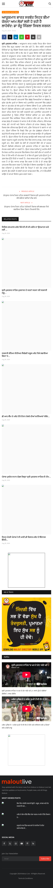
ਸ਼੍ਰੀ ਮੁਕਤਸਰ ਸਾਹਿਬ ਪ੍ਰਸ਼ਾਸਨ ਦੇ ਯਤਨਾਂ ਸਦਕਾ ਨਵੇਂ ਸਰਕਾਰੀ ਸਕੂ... (24, 291)
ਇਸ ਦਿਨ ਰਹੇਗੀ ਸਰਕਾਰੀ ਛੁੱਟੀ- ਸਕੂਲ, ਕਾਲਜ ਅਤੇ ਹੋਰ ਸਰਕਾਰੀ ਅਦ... (33, 804)
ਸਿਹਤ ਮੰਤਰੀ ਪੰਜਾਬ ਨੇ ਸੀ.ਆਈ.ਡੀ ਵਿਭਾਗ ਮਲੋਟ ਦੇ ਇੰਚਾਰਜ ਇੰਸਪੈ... (24, 538)
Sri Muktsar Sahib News (10, 12)
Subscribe (45, 858)
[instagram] (15, 843)
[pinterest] (27, 843)
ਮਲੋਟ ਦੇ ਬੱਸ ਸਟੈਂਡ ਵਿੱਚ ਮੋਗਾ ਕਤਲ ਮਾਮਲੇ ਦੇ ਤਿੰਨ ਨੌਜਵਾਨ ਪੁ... (33, 815)
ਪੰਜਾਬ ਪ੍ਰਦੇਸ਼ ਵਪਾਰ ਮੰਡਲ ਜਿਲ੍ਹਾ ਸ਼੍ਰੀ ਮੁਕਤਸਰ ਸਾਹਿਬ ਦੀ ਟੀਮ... (26, 476)
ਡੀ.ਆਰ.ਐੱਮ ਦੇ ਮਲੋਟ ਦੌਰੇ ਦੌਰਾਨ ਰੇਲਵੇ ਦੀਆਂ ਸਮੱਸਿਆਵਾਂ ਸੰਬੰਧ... (26, 416)
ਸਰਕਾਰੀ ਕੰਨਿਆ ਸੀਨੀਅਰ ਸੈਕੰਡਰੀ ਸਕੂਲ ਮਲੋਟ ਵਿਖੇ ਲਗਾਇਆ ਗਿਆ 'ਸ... (25, 354)
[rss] (33, 843)
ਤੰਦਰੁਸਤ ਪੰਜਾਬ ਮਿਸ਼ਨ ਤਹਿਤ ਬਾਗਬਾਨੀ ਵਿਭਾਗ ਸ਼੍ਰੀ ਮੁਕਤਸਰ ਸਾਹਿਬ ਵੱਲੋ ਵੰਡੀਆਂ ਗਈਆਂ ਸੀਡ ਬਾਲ (26, 196)
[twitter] (10, 843)
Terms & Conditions (25, 878)
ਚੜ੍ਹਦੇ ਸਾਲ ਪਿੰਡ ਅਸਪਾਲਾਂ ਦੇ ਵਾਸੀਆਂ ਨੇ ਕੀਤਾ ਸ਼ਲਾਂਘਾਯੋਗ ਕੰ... (30, 826)
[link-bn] (26, 570)
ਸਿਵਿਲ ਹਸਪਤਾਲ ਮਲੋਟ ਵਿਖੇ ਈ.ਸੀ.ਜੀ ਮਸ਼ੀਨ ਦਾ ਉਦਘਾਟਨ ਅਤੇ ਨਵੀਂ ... (25, 228)
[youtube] (21, 843)
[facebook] (4, 843)
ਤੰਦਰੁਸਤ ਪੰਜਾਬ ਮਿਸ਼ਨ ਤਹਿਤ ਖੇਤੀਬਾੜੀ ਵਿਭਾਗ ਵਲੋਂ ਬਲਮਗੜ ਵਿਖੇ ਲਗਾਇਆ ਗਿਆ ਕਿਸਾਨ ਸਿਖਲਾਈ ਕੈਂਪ (26, 208)
